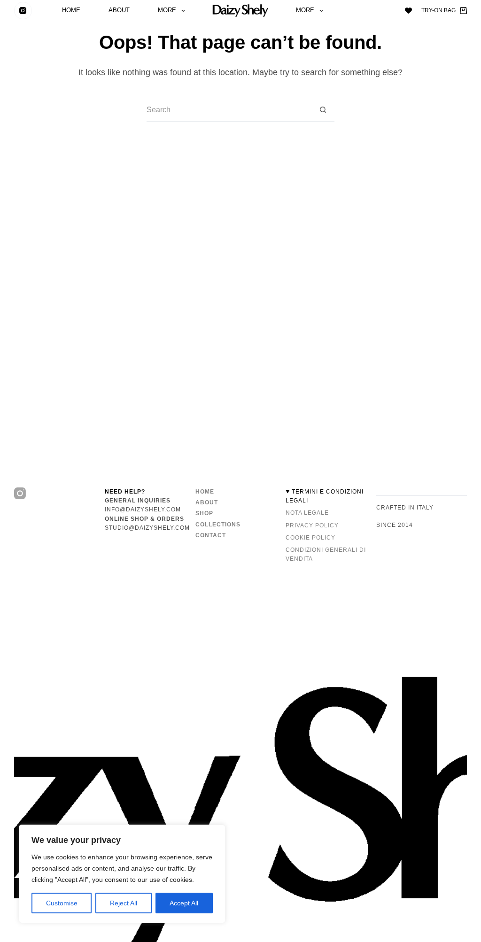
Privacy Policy (312, 525)
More (167, 11)
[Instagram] (23, 11)
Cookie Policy (310, 537)
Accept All (184, 903)
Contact (210, 535)
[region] (122, 874)
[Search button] (322, 110)
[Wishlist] (408, 11)
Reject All (123, 903)
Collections (217, 524)
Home (71, 11)
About (119, 11)
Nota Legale (307, 513)
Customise (62, 903)
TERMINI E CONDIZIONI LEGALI (325, 496)
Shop (204, 513)
